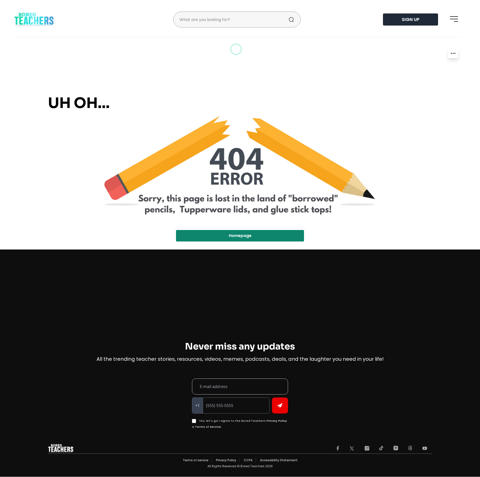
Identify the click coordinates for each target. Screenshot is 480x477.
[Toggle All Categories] (453, 53)
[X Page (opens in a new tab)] (352, 448)
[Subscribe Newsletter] (280, 406)
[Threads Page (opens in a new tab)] (410, 448)
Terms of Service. (208, 427)
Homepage (240, 235)
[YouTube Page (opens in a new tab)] (425, 448)
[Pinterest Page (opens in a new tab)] (395, 448)
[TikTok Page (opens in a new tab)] (381, 448)
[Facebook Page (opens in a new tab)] (338, 448)
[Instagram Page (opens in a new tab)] (367, 448)
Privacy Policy (276, 421)
